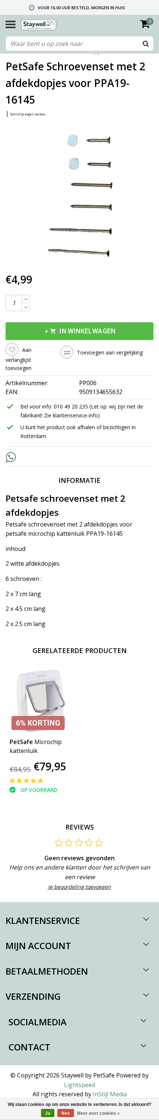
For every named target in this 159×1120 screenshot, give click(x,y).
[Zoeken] (145, 43)
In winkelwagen (79, 331)
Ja (47, 1113)
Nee (65, 1113)
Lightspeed (79, 1085)
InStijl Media (110, 1094)
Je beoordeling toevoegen (79, 886)
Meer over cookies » (98, 1113)
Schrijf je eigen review (27, 114)
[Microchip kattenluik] (41, 700)
